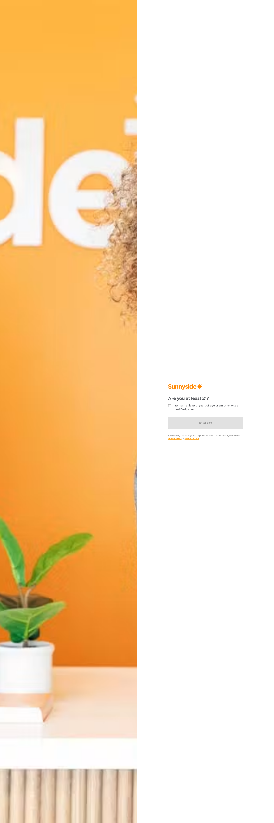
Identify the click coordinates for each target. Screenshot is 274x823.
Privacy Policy (175, 438)
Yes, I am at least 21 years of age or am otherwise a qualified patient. (206, 407)
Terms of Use (192, 438)
